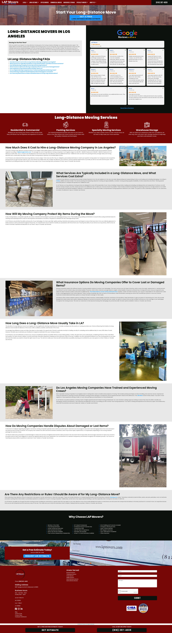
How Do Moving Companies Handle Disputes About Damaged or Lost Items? (31, 71)
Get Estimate (50, 630)
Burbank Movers (70, 572)
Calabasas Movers (71, 574)
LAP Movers (94, 42)
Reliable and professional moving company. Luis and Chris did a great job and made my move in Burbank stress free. (136, 59)
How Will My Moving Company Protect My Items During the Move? (28, 65)
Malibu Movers (70, 577)
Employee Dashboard (20, 617)
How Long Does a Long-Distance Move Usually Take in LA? (26, 68)
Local (24, 3)
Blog (16, 612)
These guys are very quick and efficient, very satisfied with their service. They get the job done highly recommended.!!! (108, 95)
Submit (137, 598)
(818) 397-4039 (161, 2)
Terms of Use (18, 613)
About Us (92, 3)
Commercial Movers (56, 3)
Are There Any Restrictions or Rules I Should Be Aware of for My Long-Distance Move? (34, 73)
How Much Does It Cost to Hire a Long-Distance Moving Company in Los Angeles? (33, 62)
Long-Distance (33, 3)
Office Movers (45, 3)
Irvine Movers (70, 576)
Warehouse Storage (69, 3)
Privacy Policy (18, 615)
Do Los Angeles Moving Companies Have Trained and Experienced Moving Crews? (33, 70)
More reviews (127, 106)
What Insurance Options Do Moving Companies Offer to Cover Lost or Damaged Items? (34, 67)
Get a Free (86, 18)
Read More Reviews (127, 108)
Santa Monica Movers (72, 580)
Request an (37, 556)
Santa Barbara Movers (72, 579)
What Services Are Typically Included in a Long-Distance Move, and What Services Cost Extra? (36, 63)
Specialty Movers (82, 3)
